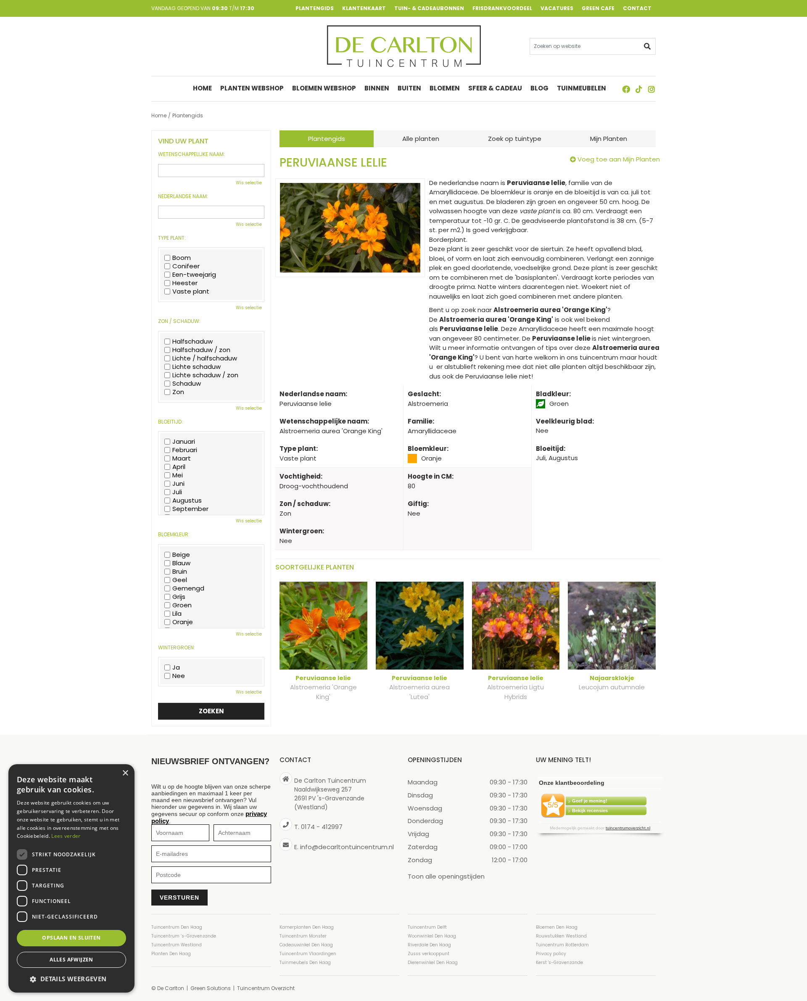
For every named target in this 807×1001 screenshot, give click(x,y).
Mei (177, 475)
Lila (177, 614)
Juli (177, 492)
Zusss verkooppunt (428, 954)
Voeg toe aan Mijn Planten (619, 159)
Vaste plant (190, 291)
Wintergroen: (176, 648)
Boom (181, 258)
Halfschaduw (192, 341)
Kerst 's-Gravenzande (559, 962)
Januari (183, 442)
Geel (179, 580)
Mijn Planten (608, 138)
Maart (181, 458)
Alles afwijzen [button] (71, 959)
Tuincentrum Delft (427, 927)
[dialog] (71, 878)
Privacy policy (551, 954)
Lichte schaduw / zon (205, 375)
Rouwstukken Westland (561, 936)
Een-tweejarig (194, 275)
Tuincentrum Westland (176, 945)
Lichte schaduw (196, 367)
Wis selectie (249, 183)
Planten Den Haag (171, 954)
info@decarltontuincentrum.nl (347, 846)
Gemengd (188, 588)
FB (626, 89)
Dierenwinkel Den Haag (433, 962)
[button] (71, 979)
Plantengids (326, 138)
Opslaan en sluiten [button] (71, 937)
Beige (181, 555)
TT (639, 89)
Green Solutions (210, 988)
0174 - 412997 (322, 826)
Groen (182, 605)
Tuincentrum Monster (303, 936)
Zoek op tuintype (514, 138)
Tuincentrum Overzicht (266, 988)
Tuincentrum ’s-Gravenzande (183, 936)
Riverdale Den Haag (429, 945)
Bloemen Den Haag (557, 927)
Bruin (179, 572)
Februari (184, 450)
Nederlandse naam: (183, 196)
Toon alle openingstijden (446, 875)
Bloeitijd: (170, 422)
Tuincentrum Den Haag (176, 927)
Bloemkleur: (174, 535)
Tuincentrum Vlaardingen (308, 954)
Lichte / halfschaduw (204, 358)
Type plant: (172, 238)
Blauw (181, 563)
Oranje (182, 622)
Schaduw (186, 384)
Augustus (187, 500)
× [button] (125, 773)
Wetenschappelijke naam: (191, 154)
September (190, 509)
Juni (178, 484)
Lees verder (65, 835)
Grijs (178, 597)
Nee (178, 676)
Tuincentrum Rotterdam (562, 945)
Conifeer (186, 266)
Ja (176, 667)
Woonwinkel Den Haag (432, 936)
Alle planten (420, 138)
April (178, 467)
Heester (185, 283)
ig (651, 89)
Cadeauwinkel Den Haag (306, 945)
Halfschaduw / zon (201, 350)
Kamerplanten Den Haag (307, 927)
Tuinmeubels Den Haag (305, 962)
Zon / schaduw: (179, 321)
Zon (178, 392)
